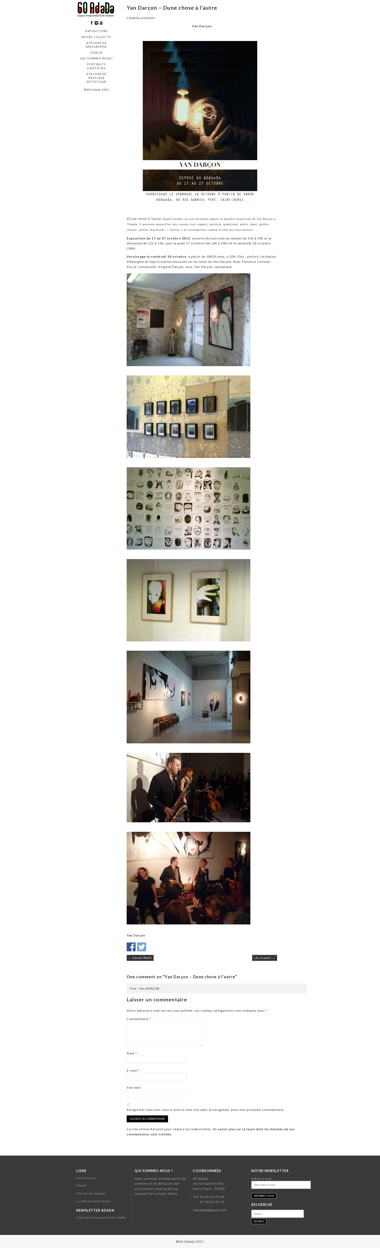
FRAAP (81, 1185)
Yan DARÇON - (150, 988)
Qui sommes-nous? (96, 58)
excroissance (86, 1178)
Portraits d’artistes (96, 66)
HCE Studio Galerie (90, 1193)
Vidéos (96, 52)
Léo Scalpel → (264, 957)
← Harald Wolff (140, 957)
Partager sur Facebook (131, 946)
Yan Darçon (136, 935)
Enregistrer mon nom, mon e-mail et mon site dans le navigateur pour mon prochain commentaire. (205, 1109)
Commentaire (139, 1019)
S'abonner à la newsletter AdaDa (101, 1217)
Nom (132, 1053)
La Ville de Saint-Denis (93, 1201)
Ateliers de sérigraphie (96, 44)
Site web (134, 1087)
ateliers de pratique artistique (96, 77)
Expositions (96, 31)
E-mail (133, 1070)
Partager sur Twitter (141, 946)
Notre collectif (96, 37)
